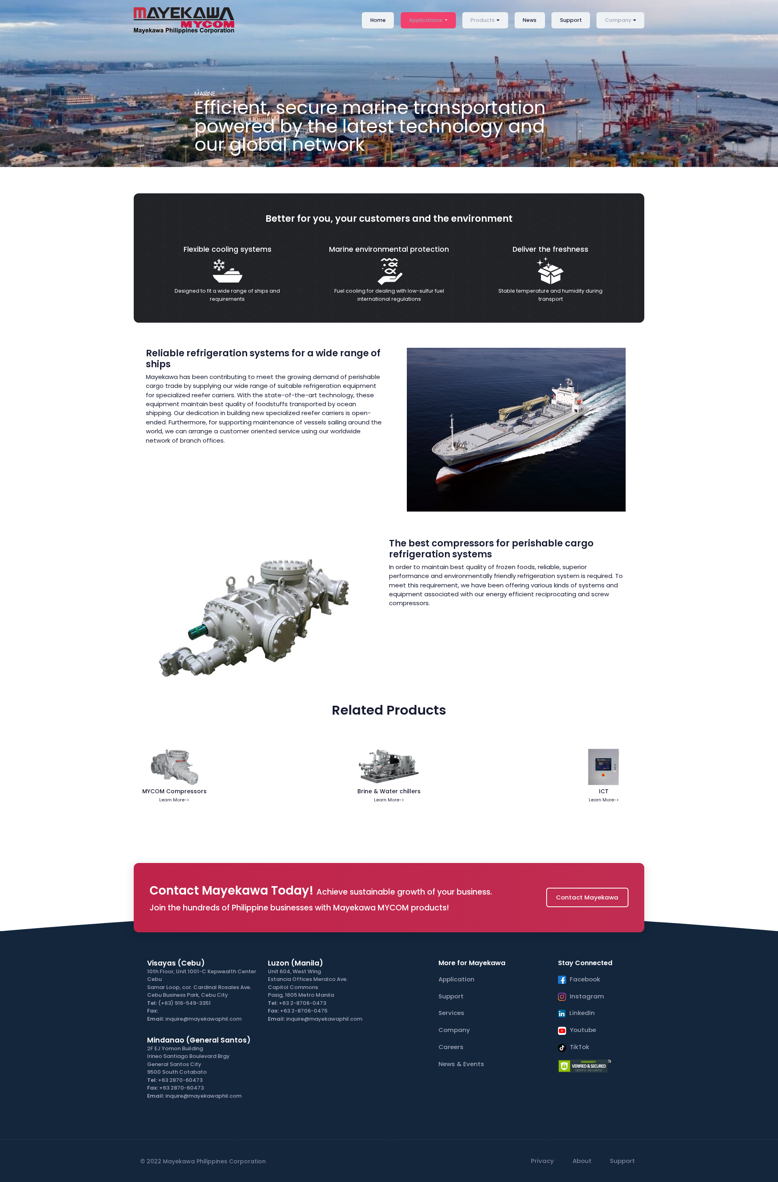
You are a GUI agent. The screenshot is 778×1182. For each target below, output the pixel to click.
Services (451, 1013)
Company (618, 20)
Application (456, 979)
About (582, 1160)
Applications (426, 20)
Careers (451, 1047)
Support (571, 20)
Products (482, 20)
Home (378, 20)
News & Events (461, 1064)
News (529, 20)
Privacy (542, 1160)
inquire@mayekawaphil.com (203, 1019)
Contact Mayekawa (587, 897)
